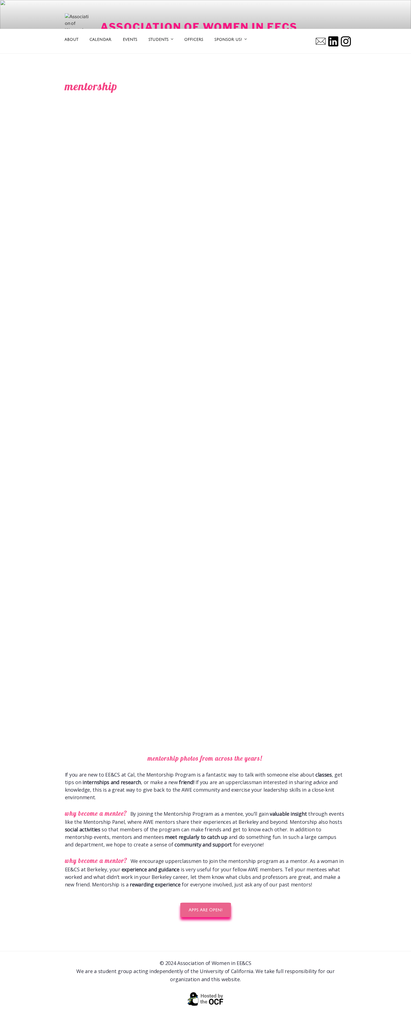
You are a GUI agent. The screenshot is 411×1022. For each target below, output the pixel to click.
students (158, 39)
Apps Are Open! (206, 910)
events (130, 39)
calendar (100, 39)
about (71, 39)
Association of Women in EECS (199, 27)
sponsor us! (228, 39)
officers (193, 39)
